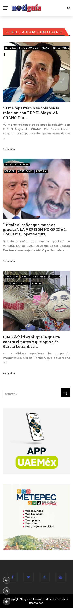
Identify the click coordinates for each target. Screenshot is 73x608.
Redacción (9, 149)
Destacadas (11, 276)
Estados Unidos (28, 47)
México (45, 47)
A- (6, 601)
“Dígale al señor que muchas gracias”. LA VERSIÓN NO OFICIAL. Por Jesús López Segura (35, 229)
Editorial (10, 47)
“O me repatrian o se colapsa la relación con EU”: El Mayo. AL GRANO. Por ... (31, 113)
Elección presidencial (34, 276)
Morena (36, 283)
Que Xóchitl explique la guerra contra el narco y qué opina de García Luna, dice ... (31, 341)
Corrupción (25, 171)
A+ (7, 580)
